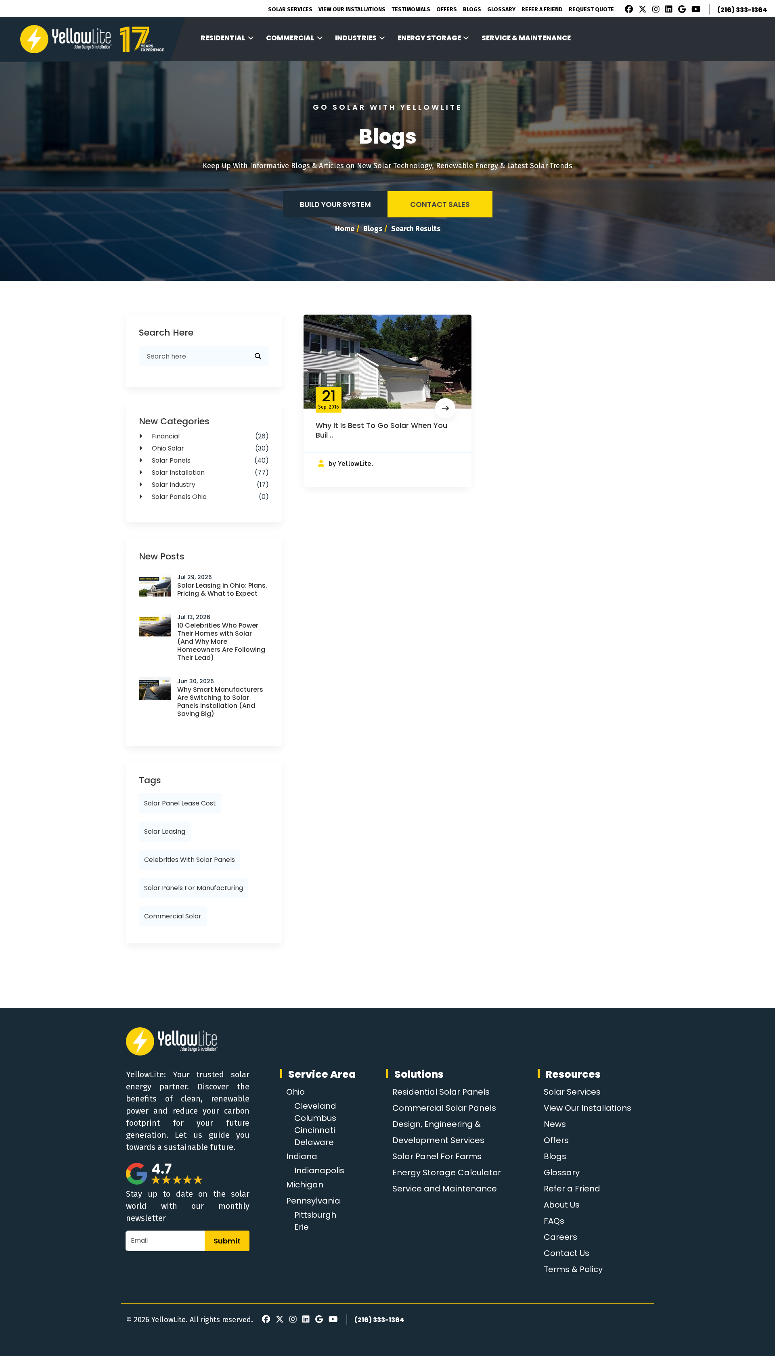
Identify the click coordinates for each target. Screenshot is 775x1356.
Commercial (290, 38)
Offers (446, 9)
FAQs (554, 1221)
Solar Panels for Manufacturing (193, 888)
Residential (223, 38)
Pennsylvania (313, 1200)
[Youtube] (694, 10)
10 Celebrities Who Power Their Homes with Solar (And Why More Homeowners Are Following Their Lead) (221, 641)
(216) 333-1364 (742, 10)
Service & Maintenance (526, 38)
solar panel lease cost (180, 803)
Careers (560, 1237)
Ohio (295, 1091)
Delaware (314, 1142)
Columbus (315, 1118)
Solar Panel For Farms (437, 1156)
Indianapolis (319, 1170)
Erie (301, 1227)
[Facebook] (627, 10)
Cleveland (315, 1106)
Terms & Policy (573, 1269)
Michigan (304, 1184)
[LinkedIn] (667, 10)
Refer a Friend (572, 1188)
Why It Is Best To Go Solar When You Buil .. (381, 430)
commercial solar (172, 916)
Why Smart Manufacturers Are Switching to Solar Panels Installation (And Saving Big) (220, 701)
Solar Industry (209, 484)
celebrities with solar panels (189, 859)
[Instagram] (654, 10)
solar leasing (164, 831)
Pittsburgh (315, 1214)
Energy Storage (429, 38)
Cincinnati (314, 1130)
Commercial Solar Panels (444, 1108)
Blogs (472, 9)
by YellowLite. (350, 463)
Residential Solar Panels (441, 1091)
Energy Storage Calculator (446, 1172)
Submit (227, 1241)
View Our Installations (351, 9)
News (555, 1124)
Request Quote (591, 9)
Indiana (301, 1156)
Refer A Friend (542, 9)
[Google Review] (680, 10)
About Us (562, 1204)
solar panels (209, 460)
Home (344, 228)
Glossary (501, 9)
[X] (641, 10)
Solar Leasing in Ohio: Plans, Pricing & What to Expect (222, 589)
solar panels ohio (209, 496)
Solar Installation (209, 472)
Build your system (335, 204)
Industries (356, 38)
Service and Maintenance (444, 1188)
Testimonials (411, 9)
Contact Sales (440, 204)
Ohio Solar (209, 448)
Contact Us (566, 1253)
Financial (209, 436)
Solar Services (290, 9)
